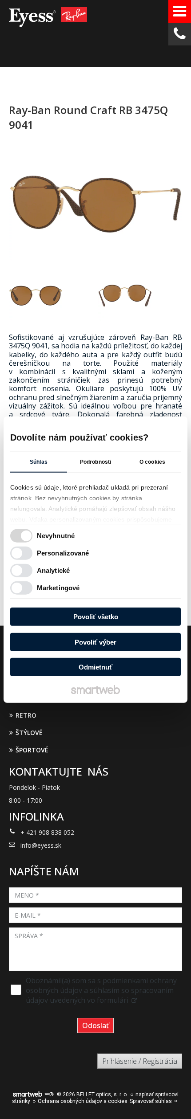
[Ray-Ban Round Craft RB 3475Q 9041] (95, 204)
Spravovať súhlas (151, 1101)
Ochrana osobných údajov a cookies (82, 1101)
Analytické (53, 570)
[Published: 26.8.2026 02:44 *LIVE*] (48, 1094)
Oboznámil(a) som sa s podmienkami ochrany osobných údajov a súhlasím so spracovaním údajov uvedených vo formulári (101, 990)
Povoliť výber (95, 641)
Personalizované (63, 552)
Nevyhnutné (56, 535)
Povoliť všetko (95, 617)
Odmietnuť (95, 667)
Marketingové (58, 587)
